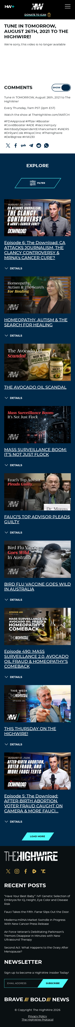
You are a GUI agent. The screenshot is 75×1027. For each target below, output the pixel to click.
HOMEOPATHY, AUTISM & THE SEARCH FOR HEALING (36, 322)
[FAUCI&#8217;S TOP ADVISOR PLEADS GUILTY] (37, 491)
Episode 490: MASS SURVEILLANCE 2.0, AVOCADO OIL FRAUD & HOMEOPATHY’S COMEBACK (36, 659)
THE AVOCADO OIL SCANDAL (35, 387)
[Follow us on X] (8, 871)
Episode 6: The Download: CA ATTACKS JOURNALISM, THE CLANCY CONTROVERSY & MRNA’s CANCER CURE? (34, 250)
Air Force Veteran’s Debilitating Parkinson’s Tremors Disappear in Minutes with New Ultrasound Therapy (34, 936)
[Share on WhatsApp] (46, 145)
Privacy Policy (37, 1016)
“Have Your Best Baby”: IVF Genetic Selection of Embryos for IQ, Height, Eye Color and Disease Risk (37, 900)
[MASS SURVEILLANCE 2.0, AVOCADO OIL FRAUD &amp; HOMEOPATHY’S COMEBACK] (37, 626)
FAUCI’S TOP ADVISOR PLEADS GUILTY (37, 519)
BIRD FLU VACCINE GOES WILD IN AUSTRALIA (37, 587)
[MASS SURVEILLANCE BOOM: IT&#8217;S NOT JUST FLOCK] (37, 424)
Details (16, 268)
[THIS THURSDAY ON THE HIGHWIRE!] (37, 703)
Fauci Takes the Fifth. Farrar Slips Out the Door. (36, 912)
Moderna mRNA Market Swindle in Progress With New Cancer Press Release (34, 922)
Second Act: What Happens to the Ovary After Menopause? (36, 949)
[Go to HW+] (8, 6)
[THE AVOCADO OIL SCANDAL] (37, 362)
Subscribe (53, 983)
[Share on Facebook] (16, 145)
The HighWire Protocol (37, 1019)
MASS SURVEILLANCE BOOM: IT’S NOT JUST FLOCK (35, 452)
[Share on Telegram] (31, 145)
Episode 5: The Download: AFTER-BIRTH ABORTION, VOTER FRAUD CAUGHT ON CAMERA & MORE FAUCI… (33, 803)
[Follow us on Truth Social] (43, 871)
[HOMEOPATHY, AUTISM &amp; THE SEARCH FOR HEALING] (37, 295)
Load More (37, 836)
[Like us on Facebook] (26, 871)
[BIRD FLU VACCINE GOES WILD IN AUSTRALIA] (37, 559)
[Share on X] (8, 145)
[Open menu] (68, 6)
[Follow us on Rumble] (34, 871)
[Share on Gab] (23, 145)
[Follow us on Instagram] (17, 871)
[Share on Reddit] (39, 145)
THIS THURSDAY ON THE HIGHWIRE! (30, 731)
